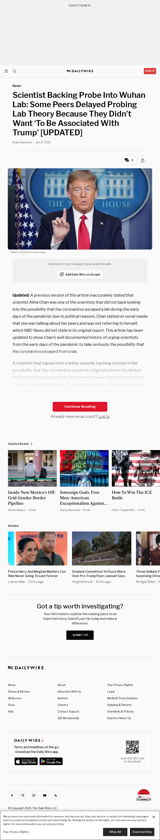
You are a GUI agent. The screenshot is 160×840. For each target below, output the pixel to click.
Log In (104, 416)
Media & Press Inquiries (122, 698)
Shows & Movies (19, 691)
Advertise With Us (69, 691)
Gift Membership (68, 718)
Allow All (115, 831)
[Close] (153, 817)
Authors (63, 698)
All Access (14, 698)
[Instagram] (34, 795)
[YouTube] (45, 795)
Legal (111, 691)
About (62, 685)
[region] (80, 825)
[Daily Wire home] (80, 71)
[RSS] (56, 795)
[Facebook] (12, 795)
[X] (23, 795)
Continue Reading (80, 406)
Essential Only (142, 831)
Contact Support (68, 711)
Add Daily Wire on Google (82, 274)
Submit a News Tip (119, 718)
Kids (11, 711)
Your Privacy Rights (120, 685)
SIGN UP (150, 71)
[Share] (143, 160)
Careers (63, 704)
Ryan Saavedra (22, 142)
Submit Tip (80, 635)
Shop (11, 704)
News (12, 685)
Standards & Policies (120, 711)
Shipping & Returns (119, 704)
